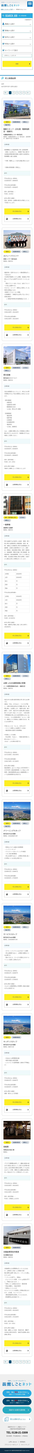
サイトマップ (25, 1444)
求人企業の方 (18, 1419)
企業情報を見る (17, 218)
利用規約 (22, 1442)
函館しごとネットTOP (7, 9)
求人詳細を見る (17, 211)
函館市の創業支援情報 (17, 1410)
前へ (6, 92)
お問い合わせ (13, 1442)
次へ (28, 92)
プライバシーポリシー (11, 1444)
